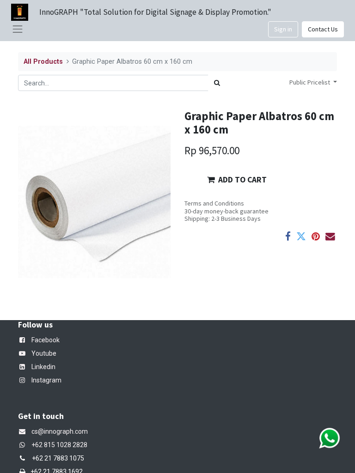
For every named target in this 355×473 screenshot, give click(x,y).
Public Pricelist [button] (310, 82)
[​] (24, 445)
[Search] (217, 83)
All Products (43, 62)
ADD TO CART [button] (242, 180)
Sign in (283, 29)
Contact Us (323, 29)
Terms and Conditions (214, 203)
